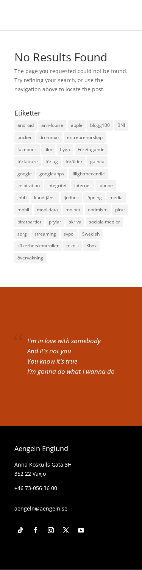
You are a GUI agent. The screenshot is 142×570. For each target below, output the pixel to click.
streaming (45, 234)
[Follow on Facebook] (36, 530)
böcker (24, 137)
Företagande (91, 149)
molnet (73, 209)
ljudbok (71, 197)
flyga (65, 149)
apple (77, 125)
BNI (121, 125)
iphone (105, 185)
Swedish (91, 234)
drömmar (49, 137)
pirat (120, 209)
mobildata (47, 209)
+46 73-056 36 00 (35, 488)
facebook (27, 149)
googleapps (51, 173)
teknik (72, 245)
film (48, 149)
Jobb (22, 197)
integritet (57, 185)
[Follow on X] (66, 530)
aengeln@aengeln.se (40, 508)
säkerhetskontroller (38, 245)
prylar (55, 222)
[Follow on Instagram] (51, 530)
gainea (97, 161)
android (25, 125)
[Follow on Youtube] (81, 530)
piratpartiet (29, 222)
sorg (22, 234)
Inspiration (28, 185)
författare (27, 161)
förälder (74, 161)
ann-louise (52, 125)
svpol (69, 234)
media (116, 197)
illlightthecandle (88, 173)
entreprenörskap (85, 137)
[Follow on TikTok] (20, 530)
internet (82, 185)
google (24, 173)
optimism (98, 209)
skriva (75, 222)
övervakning (30, 258)
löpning (94, 197)
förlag (51, 161)
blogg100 (100, 125)
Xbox (91, 245)
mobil (23, 209)
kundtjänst (45, 197)
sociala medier (104, 222)
